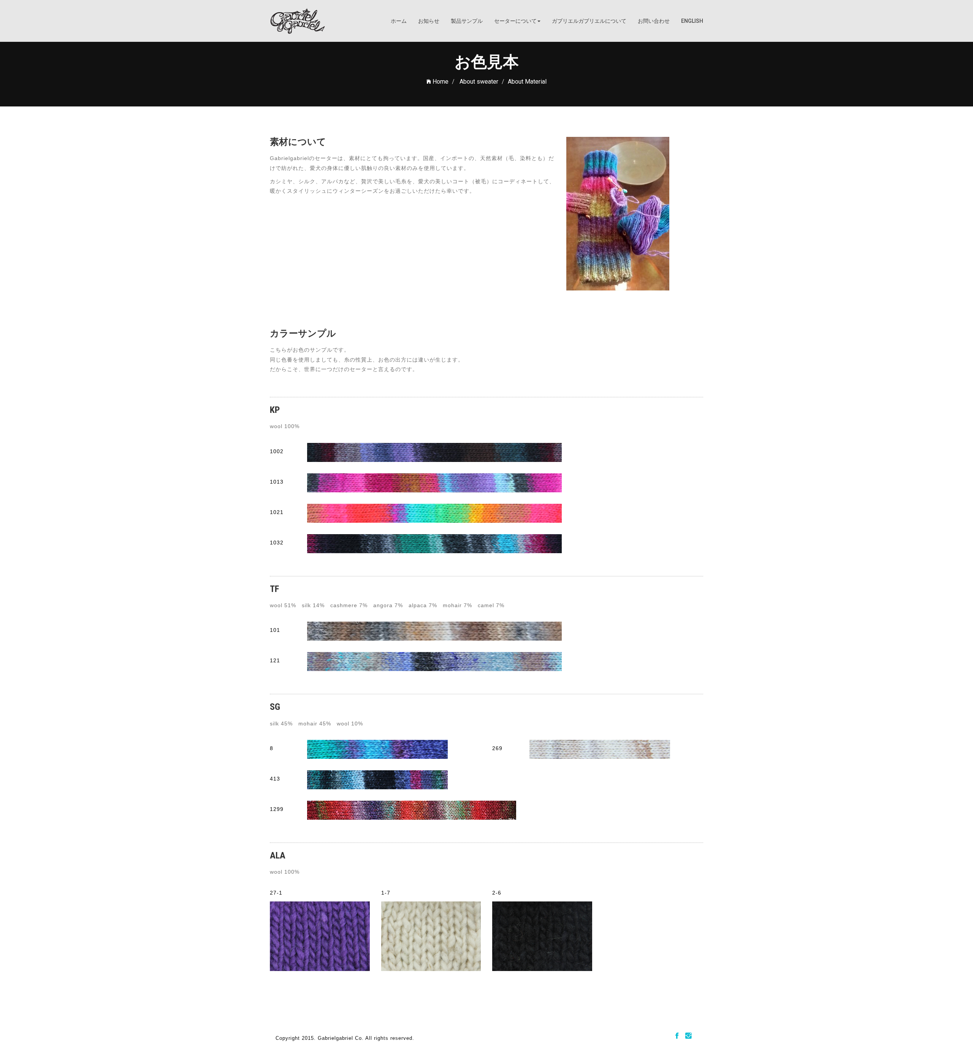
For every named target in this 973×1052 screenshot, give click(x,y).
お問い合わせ (654, 21)
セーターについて (515, 21)
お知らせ (428, 21)
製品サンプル (467, 21)
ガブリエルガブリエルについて (589, 21)
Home (439, 81)
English (692, 21)
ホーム (399, 21)
